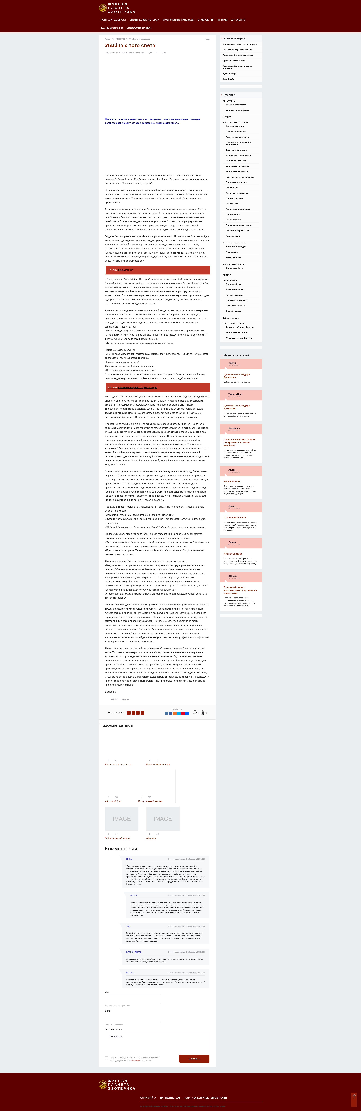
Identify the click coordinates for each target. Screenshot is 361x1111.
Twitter (138, 713)
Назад (207, 39)
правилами (135, 1060)
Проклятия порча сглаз (237, 230)
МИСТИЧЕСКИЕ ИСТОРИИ (144, 20)
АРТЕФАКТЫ (238, 20)
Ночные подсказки (235, 295)
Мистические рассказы (178, 20)
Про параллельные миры (238, 225)
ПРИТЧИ (223, 20)
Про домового (233, 214)
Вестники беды (233, 284)
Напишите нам (170, 1098)
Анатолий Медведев (236, 246)
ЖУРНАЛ (227, 117)
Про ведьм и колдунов (237, 193)
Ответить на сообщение (176, 859)
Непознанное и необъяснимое (241, 177)
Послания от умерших (237, 300)
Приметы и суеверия (236, 182)
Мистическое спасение (237, 171)
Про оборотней (233, 220)
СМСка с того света (235, 517)
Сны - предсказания (235, 306)
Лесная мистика (233, 554)
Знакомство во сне (235, 289)
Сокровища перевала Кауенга (238, 50)
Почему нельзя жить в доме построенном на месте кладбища (239, 442)
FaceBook (129, 713)
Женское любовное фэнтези (240, 327)
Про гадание (232, 204)
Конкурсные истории (236, 150)
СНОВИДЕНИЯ (206, 20)
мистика (114, 699)
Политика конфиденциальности (205, 1098)
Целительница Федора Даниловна (237, 375)
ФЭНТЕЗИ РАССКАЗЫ (113, 20)
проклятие (124, 699)
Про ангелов (232, 187)
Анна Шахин (232, 252)
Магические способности (238, 155)
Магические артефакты (237, 110)
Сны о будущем (233, 311)
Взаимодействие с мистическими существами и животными (240, 590)
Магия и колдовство (236, 161)
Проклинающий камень (234, 60)
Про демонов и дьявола (238, 209)
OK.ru (142, 713)
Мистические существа (237, 166)
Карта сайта (148, 1098)
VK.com (133, 713)
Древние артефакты (236, 105)
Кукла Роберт (229, 73)
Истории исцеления (236, 131)
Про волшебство (234, 198)
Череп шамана (232, 481)
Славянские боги (234, 268)
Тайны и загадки (112, 28)
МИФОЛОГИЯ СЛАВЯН (139, 28)
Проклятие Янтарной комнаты (238, 55)
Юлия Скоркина (233, 257)
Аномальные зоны (235, 126)
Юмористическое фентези (239, 338)
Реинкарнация (233, 236)
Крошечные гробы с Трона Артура (240, 44)
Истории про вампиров (237, 137)
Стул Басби (228, 79)
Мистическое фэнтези (237, 332)
